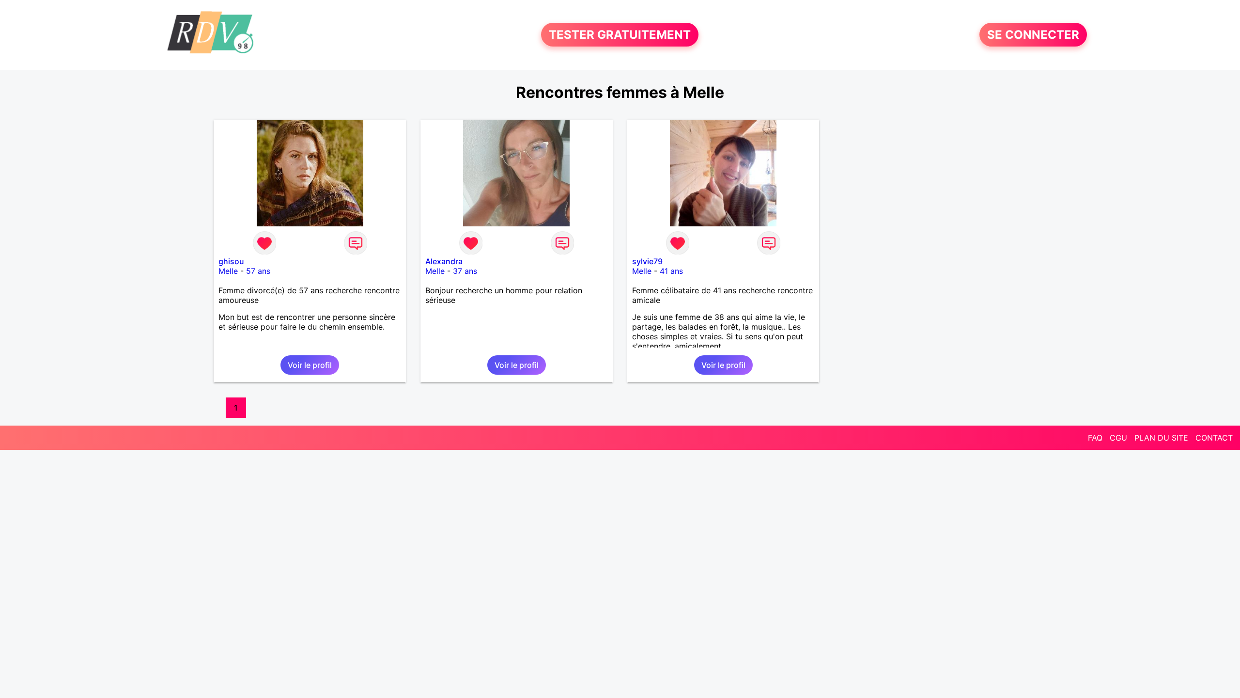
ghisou (231, 261)
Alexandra (444, 261)
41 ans (671, 271)
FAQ (1095, 438)
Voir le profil (310, 365)
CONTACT (1214, 438)
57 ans (258, 271)
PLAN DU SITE (1161, 438)
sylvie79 (647, 261)
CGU (1118, 438)
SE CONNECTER (1033, 35)
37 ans (465, 271)
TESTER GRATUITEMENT (620, 35)
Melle (228, 271)
